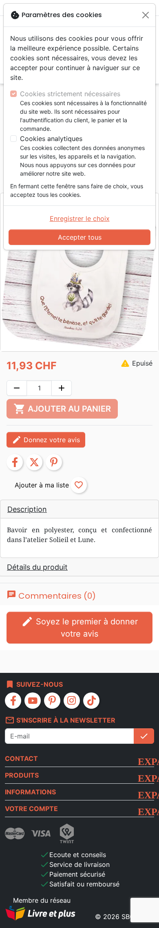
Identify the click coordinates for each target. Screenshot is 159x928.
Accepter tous (80, 237)
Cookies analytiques (51, 138)
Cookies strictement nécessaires (70, 94)
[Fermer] (145, 15)
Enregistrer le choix (80, 218)
